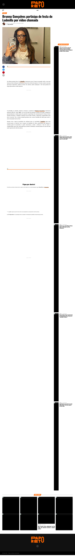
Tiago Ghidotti (10, 24)
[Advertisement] (28, 99)
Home (37, 10)
